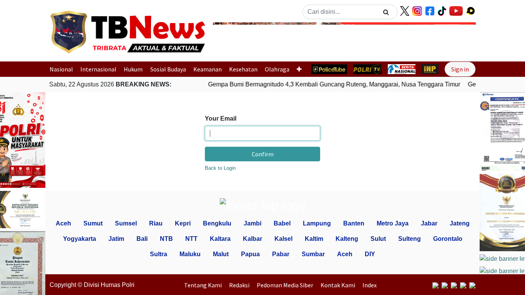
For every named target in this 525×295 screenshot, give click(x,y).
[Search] (386, 12)
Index (369, 285)
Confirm (263, 154)
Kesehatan (243, 69)
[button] (233, 39)
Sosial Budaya (168, 69)
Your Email (220, 118)
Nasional (61, 69)
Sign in (460, 69)
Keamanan (207, 69)
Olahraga (277, 69)
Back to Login (220, 168)
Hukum (133, 69)
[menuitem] (205, 285)
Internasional (98, 69)
